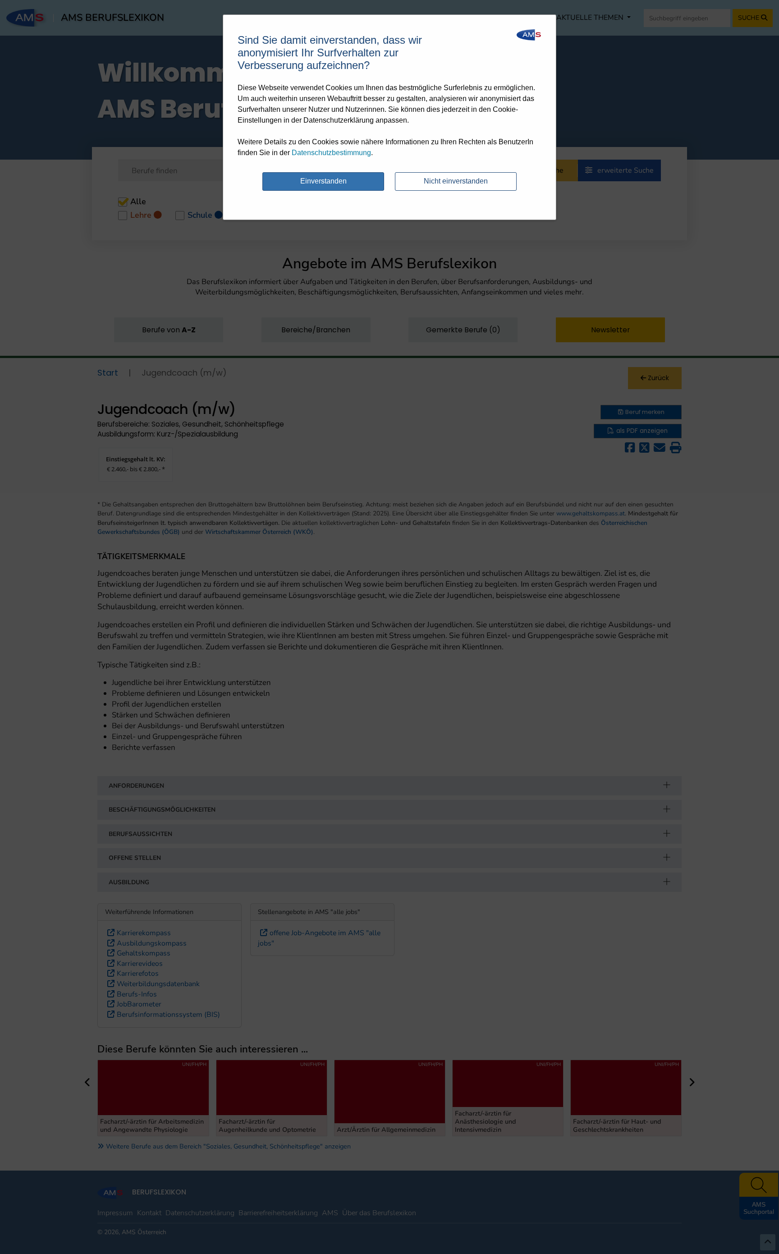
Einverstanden (323, 181)
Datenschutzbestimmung (331, 152)
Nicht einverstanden (456, 181)
